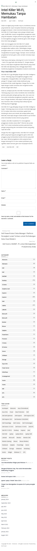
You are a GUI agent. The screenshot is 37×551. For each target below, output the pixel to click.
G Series (4, 284)
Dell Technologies (27, 423)
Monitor (4, 322)
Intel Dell (4, 434)
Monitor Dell (26, 437)
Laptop (4, 305)
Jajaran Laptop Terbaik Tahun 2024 (11, 480)
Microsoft (4, 314)
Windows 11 (17, 452)
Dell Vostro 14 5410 (20, 426)
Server (4, 351)
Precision (4, 339)
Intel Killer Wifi (10, 147)
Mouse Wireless (24, 441)
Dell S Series (16, 423)
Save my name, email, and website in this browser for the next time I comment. (17, 217)
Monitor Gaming (6, 441)
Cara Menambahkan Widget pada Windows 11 (14, 462)
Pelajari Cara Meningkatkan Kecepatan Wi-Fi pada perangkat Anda (18, 485)
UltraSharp (5, 372)
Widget (10, 452)
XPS (3, 393)
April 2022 (4, 521)
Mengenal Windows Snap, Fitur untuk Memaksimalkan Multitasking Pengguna (16, 469)
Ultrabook (19, 448)
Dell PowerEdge (6, 423)
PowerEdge (20, 445)
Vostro (4, 380)
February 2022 (5, 528)
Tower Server (5, 368)
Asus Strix (5, 412)
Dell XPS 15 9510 (7, 430)
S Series (4, 343)
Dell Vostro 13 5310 (7, 426)
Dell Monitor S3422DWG (21, 419)
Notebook (5, 445)
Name (3, 191)
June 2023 (4, 510)
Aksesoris (4, 259)
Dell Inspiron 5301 (7, 419)
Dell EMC (4, 276)
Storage (4, 359)
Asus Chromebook (23, 408)
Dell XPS (31, 426)
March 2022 (4, 524)
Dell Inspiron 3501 (29, 415)
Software (4, 355)
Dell (3, 268)
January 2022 (5, 531)
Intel (2, 21)
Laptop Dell (28, 434)
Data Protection (19, 412)
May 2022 (4, 517)
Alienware (4, 264)
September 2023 (5, 503)
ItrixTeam (20, 21)
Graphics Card (6, 289)
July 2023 (3, 506)
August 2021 (4, 535)
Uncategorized (6, 376)
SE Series (4, 347)
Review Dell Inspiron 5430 (8, 476)
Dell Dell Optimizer (7, 415)
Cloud (11, 412)
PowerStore (5, 334)
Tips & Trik (4, 364)
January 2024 (5, 499)
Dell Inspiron (18, 415)
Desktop (4, 280)
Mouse (4, 326)
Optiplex (4, 330)
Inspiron (4, 293)
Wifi (5, 21)
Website (3, 205)
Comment (4, 168)
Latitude (4, 309)
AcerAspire (5, 408)
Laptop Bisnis (19, 434)
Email (3, 198)
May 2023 (4, 514)
